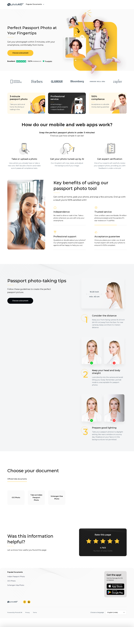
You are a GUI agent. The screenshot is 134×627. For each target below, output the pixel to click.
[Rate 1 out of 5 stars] (88, 541)
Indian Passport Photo (16, 576)
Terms (35, 612)
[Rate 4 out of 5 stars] (109, 541)
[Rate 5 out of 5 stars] (117, 541)
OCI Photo (16, 497)
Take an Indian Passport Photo (36, 497)
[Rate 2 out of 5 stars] (95, 541)
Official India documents (17, 479)
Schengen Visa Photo (57, 497)
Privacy (27, 612)
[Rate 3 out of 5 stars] (102, 541)
